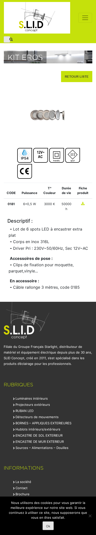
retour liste (77, 76)
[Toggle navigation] (85, 18)
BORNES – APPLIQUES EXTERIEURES (43, 423)
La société (23, 482)
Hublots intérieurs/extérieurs (38, 429)
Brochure (23, 494)
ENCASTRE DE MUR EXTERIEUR (40, 442)
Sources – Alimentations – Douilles (42, 448)
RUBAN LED (24, 411)
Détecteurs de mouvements (37, 417)
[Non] (89, 515)
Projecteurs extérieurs (33, 405)
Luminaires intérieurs (32, 398)
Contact (22, 488)
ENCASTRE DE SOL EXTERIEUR (39, 435)
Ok (48, 526)
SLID (37, 18)
